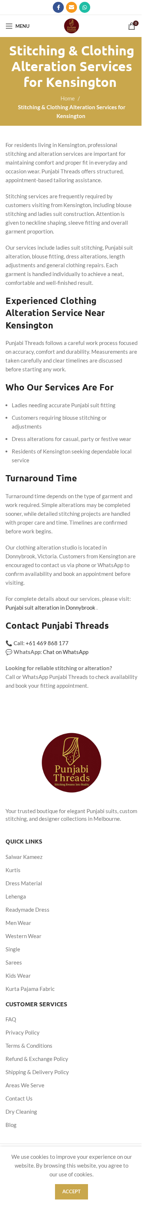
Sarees (14, 962)
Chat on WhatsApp (65, 652)
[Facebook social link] (58, 7)
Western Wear (23, 936)
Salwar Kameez (24, 856)
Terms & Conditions (29, 1045)
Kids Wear (18, 975)
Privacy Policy (23, 1032)
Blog (11, 1124)
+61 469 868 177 (47, 643)
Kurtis (13, 870)
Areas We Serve (25, 1085)
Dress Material (24, 883)
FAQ (11, 1019)
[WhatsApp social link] (84, 7)
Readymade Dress (28, 909)
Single (13, 949)
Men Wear (18, 922)
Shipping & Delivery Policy (37, 1072)
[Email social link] (71, 7)
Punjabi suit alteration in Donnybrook (50, 607)
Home (67, 98)
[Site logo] (71, 25)
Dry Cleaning (21, 1111)
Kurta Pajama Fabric (30, 988)
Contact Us (19, 1098)
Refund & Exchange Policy (37, 1058)
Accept (71, 1191)
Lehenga (16, 896)
